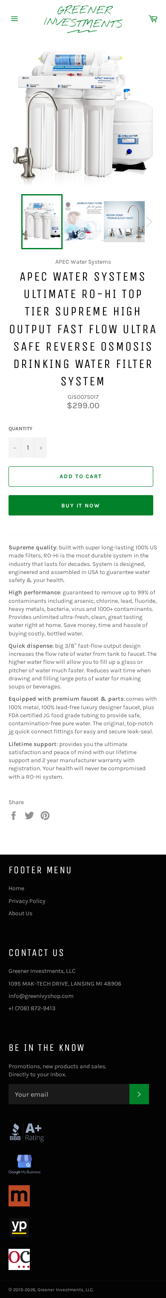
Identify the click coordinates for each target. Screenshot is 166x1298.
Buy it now (81, 505)
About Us (20, 913)
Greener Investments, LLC (65, 1289)
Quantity (20, 429)
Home (16, 888)
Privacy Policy (27, 901)
